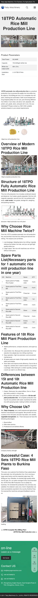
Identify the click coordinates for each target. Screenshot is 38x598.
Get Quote (6, 558)
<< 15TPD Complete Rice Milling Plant (13, 530)
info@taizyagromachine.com (12, 570)
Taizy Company (9, 410)
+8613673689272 (9, 575)
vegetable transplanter (8, 417)
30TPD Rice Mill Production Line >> (25, 532)
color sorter (9, 200)
